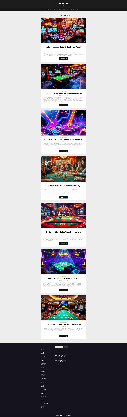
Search (66, 346)
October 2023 (43, 394)
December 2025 (43, 359)
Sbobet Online (68, 9)
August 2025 (43, 364)
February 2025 (43, 372)
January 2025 (43, 374)
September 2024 (43, 379)
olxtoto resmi (43, 411)
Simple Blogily (68, 415)
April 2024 (42, 386)
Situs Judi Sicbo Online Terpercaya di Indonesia (63, 324)
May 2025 (42, 368)
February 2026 (43, 356)
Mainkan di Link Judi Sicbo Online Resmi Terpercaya (63, 139)
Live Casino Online (55, 9)
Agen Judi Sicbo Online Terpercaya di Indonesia (63, 93)
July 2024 (42, 382)
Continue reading (63, 58)
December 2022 (43, 396)
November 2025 (43, 360)
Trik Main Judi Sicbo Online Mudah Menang (63, 186)
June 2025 (42, 367)
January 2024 (43, 390)
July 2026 (42, 349)
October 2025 (43, 361)
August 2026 (43, 348)
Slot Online (76, 9)
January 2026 (43, 357)
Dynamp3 (63, 3)
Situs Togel (72, 9)
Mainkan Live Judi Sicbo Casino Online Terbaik (63, 47)
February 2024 (43, 389)
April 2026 (42, 353)
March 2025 (43, 371)
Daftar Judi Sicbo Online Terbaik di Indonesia (63, 232)
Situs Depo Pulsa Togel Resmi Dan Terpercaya (63, 5)
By (60, 49)
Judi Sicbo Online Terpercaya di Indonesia (63, 278)
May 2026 (42, 352)
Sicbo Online (49, 9)
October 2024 (43, 378)
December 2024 (43, 375)
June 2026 (42, 350)
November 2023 (43, 393)
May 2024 (42, 385)
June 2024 (42, 383)
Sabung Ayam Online (62, 9)
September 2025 (43, 363)
